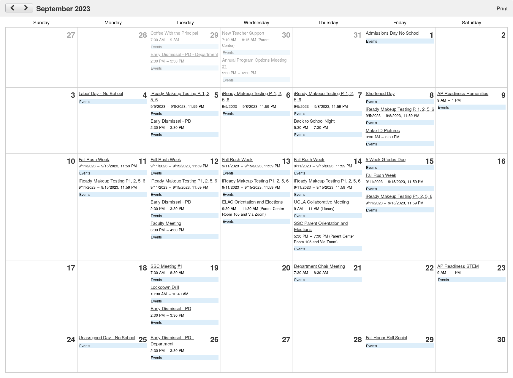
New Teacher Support (243, 33)
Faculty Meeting (166, 223)
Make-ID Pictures (383, 130)
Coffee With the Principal (174, 33)
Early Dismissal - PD (171, 121)
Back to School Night (314, 121)
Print (502, 8)
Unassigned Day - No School (107, 337)
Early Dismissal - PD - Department (184, 54)
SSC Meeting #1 (166, 266)
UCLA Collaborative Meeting (321, 201)
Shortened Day (380, 93)
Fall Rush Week (94, 159)
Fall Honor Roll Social (386, 337)
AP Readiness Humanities (462, 93)
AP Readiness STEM (458, 266)
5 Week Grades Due (386, 159)
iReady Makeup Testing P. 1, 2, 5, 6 (400, 109)
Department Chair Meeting (319, 266)
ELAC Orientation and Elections (252, 201)
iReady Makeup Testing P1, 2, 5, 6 (112, 180)
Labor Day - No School (101, 93)
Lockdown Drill (165, 287)
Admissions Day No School (392, 33)
